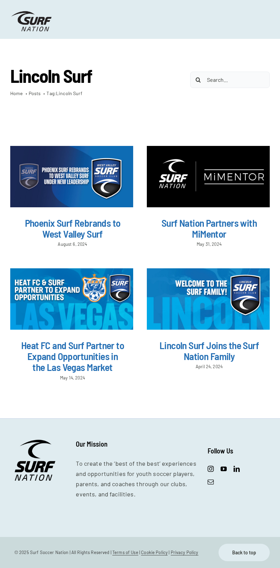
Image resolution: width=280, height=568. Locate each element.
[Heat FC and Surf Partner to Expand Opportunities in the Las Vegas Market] (71, 299)
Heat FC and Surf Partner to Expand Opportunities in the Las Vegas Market (72, 356)
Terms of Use (125, 552)
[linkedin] (237, 469)
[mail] (211, 482)
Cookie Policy (154, 552)
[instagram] (211, 469)
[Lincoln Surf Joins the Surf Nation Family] (208, 299)
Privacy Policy (184, 552)
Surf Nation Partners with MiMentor (209, 228)
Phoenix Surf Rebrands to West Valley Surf (73, 228)
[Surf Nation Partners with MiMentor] (208, 176)
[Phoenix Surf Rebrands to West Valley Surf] (71, 176)
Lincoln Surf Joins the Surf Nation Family (209, 350)
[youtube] (224, 469)
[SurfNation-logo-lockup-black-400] (32, 13)
